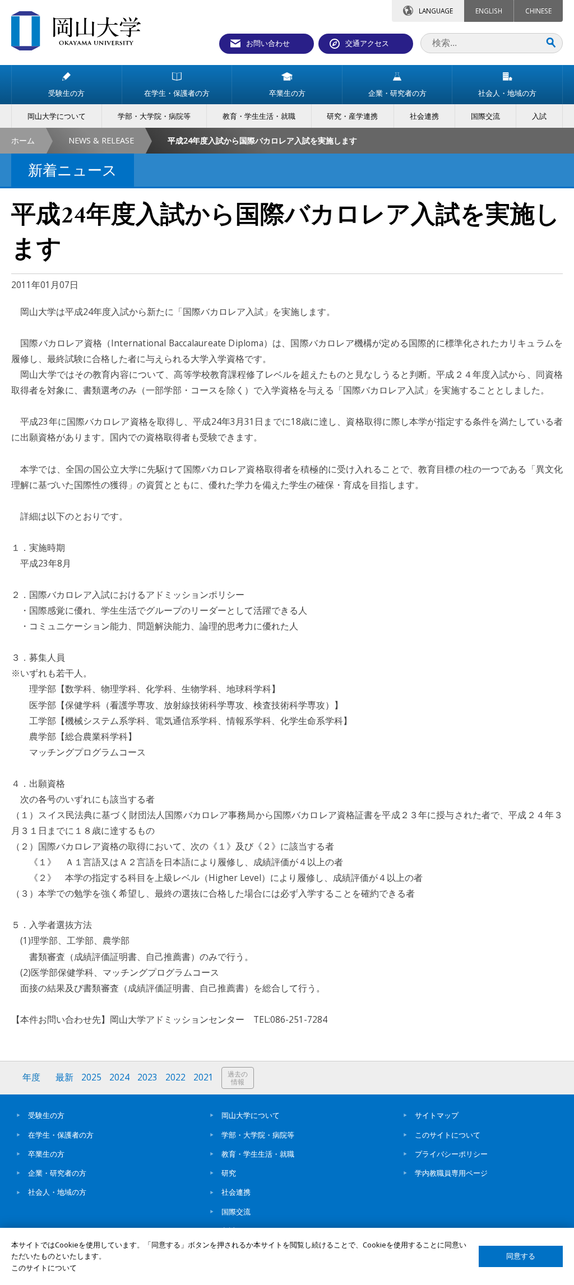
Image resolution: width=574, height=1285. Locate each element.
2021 (203, 1077)
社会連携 (236, 1192)
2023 (147, 1077)
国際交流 (236, 1212)
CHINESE (538, 10)
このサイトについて (447, 1135)
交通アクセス (367, 43)
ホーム (23, 140)
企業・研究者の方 (57, 1173)
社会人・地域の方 (57, 1192)
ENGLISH (488, 10)
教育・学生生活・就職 (257, 1154)
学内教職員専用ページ (451, 1173)
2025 (91, 1077)
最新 (64, 1077)
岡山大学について (250, 1115)
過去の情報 (238, 1078)
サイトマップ (437, 1115)
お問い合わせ (268, 43)
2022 (175, 1077)
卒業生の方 (46, 1154)
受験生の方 (46, 1115)
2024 (119, 1077)
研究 (228, 1173)
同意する (520, 1256)
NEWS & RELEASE (101, 140)
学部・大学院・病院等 (257, 1135)
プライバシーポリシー (451, 1154)
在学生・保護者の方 (61, 1135)
